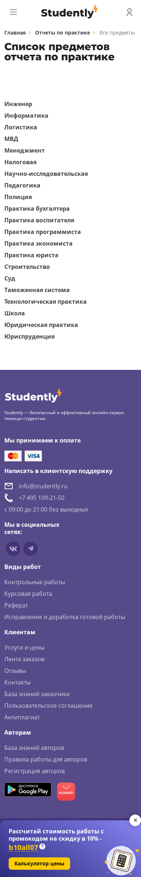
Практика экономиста (38, 243)
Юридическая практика (41, 325)
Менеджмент (24, 150)
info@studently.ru (43, 486)
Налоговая (20, 162)
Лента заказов (24, 659)
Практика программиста (42, 232)
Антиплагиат (22, 717)
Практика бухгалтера (37, 209)
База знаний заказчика (36, 694)
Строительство (27, 267)
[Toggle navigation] (13, 12)
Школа (14, 313)
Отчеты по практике (62, 32)
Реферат (16, 605)
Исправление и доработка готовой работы (64, 617)
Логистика (20, 127)
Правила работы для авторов (45, 759)
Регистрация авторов (34, 771)
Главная (15, 32)
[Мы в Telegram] (30, 548)
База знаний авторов (34, 748)
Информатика (26, 116)
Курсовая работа (28, 594)
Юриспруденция (29, 336)
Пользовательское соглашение (48, 706)
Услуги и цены (24, 647)
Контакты (17, 682)
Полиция (18, 197)
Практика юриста (31, 255)
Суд (9, 278)
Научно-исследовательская (46, 174)
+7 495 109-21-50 (41, 498)
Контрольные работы (34, 582)
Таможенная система (37, 290)
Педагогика (22, 185)
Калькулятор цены (39, 863)
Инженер (18, 104)
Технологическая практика (45, 302)
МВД (11, 139)
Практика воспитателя (39, 220)
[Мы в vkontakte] (13, 548)
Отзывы (15, 671)
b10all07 (23, 848)
